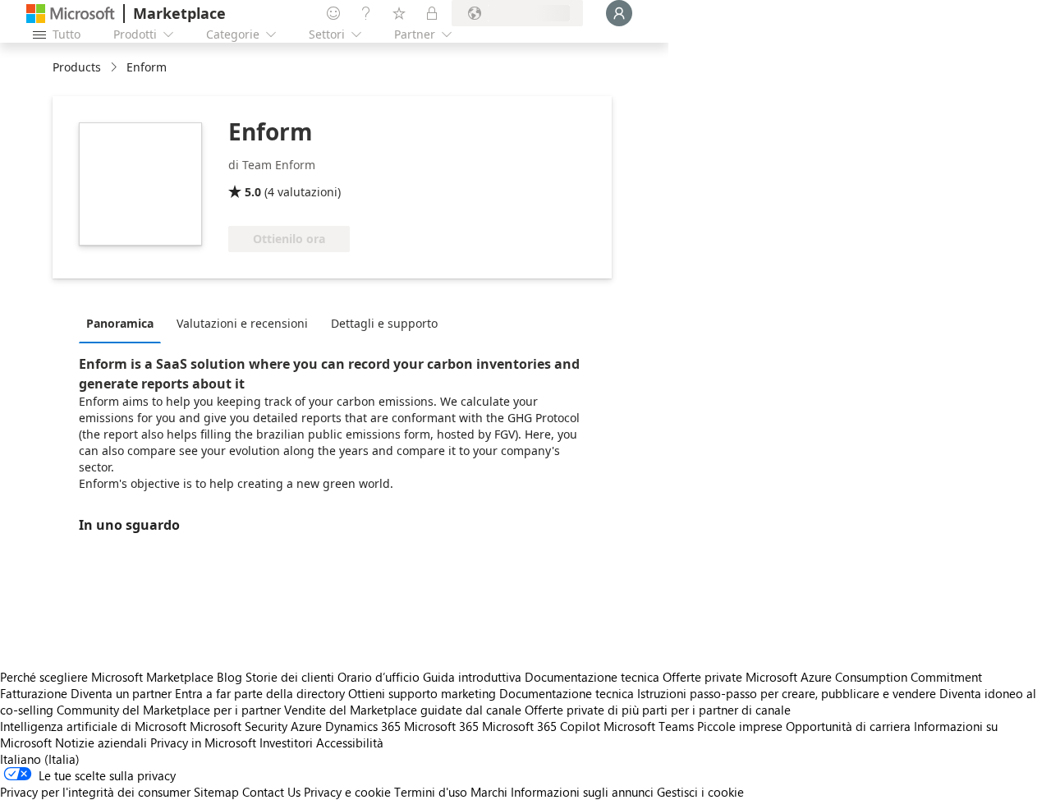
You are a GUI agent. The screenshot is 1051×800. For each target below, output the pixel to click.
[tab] (124, 323)
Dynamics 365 (363, 726)
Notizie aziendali (101, 742)
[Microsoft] (70, 13)
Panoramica (120, 323)
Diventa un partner (121, 693)
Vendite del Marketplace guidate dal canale (402, 709)
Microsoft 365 (441, 726)
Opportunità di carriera (848, 726)
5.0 (253, 192)
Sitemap (216, 792)
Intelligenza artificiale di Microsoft (93, 726)
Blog (229, 677)
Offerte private (702, 677)
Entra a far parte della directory (260, 693)
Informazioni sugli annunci (582, 792)
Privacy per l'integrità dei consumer (95, 792)
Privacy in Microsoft (203, 742)
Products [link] (77, 67)
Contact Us (271, 792)
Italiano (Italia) (40, 759)
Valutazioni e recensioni (242, 323)
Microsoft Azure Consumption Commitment (864, 677)
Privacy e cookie (347, 792)
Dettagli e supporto (384, 323)
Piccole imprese (740, 726)
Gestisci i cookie (700, 792)
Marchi (488, 792)
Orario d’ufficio (378, 677)
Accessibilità (349, 742)
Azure (306, 726)
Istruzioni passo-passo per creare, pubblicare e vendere (786, 693)
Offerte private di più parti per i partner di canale (658, 709)
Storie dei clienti (290, 677)
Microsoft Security (238, 726)
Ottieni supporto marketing (422, 693)
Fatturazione (33, 693)
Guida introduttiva (472, 677)
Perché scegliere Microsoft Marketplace (106, 677)
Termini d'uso (430, 792)
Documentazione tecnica (592, 677)
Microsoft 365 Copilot (541, 726)
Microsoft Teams (649, 726)
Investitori (286, 742)
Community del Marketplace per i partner (169, 709)
